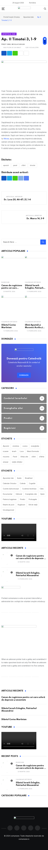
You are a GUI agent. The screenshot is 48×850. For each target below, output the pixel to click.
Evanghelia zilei (31, 494)
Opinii (42, 494)
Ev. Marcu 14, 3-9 (35, 219)
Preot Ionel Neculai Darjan (13, 44)
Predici (22, 499)
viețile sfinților (17, 462)
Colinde (23, 483)
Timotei (32, 165)
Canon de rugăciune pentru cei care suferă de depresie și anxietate (31, 558)
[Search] (45, 8)
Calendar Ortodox (33, 282)
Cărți (41, 489)
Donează (23, 375)
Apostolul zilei (8, 478)
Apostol (6, 165)
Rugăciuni (5, 282)
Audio (19, 478)
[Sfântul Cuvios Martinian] (13, 307)
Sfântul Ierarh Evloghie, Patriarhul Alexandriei (35, 288)
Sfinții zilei (24, 457)
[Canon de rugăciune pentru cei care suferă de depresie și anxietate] (13, 267)
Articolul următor (34, 215)
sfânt (24, 165)
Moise (6, 139)
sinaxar (5, 462)
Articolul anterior (14, 196)
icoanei (5, 451)
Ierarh (14, 451)
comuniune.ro (24, 839)
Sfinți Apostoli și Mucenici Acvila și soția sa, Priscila (34, 327)
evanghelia (35, 446)
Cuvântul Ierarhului (29, 489)
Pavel (15, 165)
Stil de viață (33, 505)
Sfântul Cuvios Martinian (14, 719)
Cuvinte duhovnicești (11, 489)
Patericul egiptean (10, 499)
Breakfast (29, 478)
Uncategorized (8, 510)
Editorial (19, 494)
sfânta (41, 457)
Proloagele (33, 499)
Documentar (7, 494)
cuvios (24, 446)
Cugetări (32, 483)
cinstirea (15, 446)
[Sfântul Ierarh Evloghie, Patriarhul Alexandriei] (7, 575)
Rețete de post (8, 505)
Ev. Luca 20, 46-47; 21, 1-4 (17, 200)
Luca (22, 451)
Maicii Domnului (33, 451)
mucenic (6, 457)
